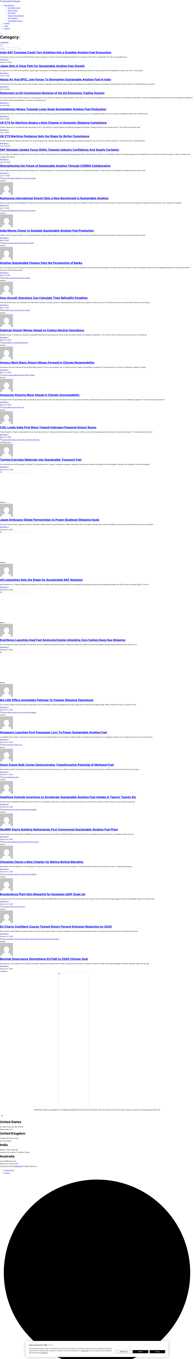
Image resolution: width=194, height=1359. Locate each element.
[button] (4, 971)
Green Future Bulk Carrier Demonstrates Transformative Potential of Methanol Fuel (57, 764)
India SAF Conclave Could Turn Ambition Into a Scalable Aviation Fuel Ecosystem (55, 52)
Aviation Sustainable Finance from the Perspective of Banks (41, 263)
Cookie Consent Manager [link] (36, 1345)
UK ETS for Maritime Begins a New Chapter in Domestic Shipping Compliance (53, 122)
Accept (157, 1351)
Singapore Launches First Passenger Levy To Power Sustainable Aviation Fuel (53, 732)
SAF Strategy (12, 18)
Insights (7, 23)
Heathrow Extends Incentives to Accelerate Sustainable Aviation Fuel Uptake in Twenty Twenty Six (68, 797)
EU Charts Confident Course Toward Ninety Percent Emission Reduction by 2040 (56, 926)
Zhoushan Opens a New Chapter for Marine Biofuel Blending (41, 862)
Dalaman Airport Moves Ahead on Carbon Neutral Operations (42, 330)
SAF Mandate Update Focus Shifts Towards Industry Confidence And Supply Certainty (59, 149)
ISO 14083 (12, 13)
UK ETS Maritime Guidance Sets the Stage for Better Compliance (44, 136)
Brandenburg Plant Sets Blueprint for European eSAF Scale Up (42, 894)
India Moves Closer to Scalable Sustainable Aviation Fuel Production (47, 230)
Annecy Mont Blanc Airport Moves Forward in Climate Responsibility (47, 362)
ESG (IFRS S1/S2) (14, 8)
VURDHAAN (17, 1166)
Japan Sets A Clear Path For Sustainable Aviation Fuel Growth (42, 66)
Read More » (4, 60)
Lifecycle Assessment (16, 16)
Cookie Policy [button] (85, 1350)
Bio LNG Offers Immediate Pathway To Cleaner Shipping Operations (46, 700)
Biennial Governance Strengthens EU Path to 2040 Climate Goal (44, 959)
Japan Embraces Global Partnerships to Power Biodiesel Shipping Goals (49, 519)
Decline (140, 1351)
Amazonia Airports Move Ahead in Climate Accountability (40, 395)
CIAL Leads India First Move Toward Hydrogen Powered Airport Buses (48, 427)
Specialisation (9, 5)
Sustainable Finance (15, 21)
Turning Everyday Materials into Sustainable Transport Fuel (41, 459)
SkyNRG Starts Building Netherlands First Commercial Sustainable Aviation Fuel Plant (59, 829)
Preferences (124, 1351)
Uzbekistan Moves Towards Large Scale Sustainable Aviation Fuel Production (53, 109)
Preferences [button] (44, 1353)
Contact (7, 28)
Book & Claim (13, 11)
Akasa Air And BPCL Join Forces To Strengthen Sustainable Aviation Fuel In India (55, 79)
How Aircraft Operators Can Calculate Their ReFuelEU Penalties (44, 298)
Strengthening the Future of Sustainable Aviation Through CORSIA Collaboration (55, 165)
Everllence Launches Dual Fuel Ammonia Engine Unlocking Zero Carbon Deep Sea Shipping (62, 640)
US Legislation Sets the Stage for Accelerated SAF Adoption (41, 580)
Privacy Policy (9, 1170)
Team (6, 26)
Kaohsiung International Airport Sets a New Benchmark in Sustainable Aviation (54, 198)
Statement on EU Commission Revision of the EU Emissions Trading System (52, 93)
